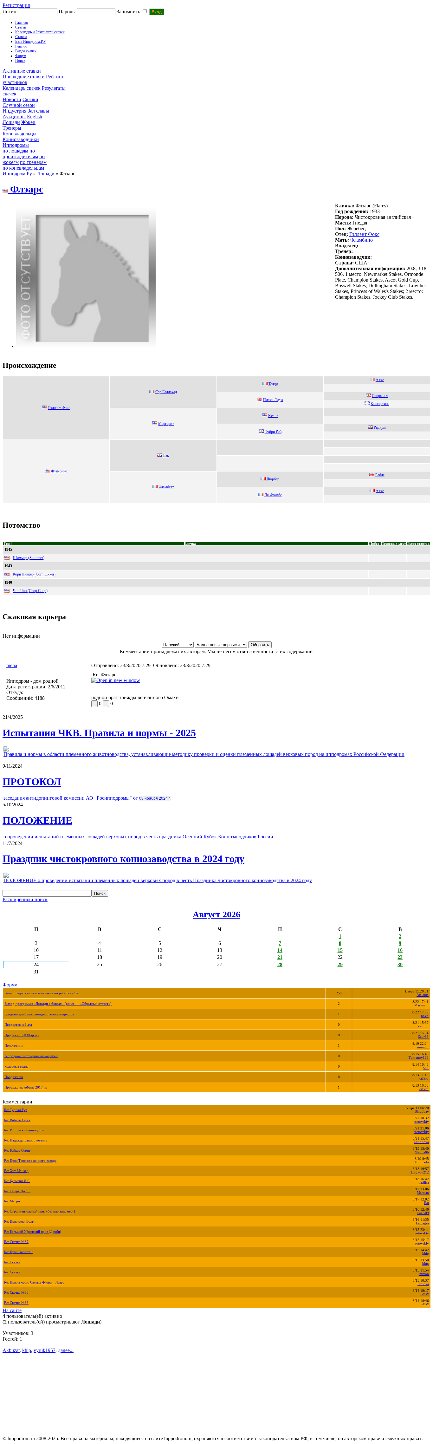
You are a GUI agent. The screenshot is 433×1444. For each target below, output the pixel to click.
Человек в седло (16, 1066)
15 (340, 950)
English (34, 116)
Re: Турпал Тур (15, 1110)
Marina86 (421, 1005)
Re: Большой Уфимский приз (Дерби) (32, 1231)
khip (425, 1253)
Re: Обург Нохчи (17, 1191)
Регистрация (16, 5)
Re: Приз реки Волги (20, 1221)
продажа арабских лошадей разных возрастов (39, 1014)
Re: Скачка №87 (16, 1242)
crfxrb (424, 1078)
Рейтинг (21, 46)
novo (425, 1016)
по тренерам (33, 162)
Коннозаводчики (21, 139)
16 (400, 950)
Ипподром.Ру (17, 173)
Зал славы (38, 111)
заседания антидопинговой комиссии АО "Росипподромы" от (87, 798)
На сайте (12, 1310)
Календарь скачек (22, 88)
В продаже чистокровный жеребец (31, 1056)
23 (400, 957)
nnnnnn (423, 1047)
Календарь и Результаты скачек (40, 32)
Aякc (380, 380)
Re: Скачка (12, 1262)
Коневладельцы (19, 133)
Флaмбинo (361, 240)
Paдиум (380, 427)
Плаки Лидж (273, 400)
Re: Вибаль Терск (17, 1120)
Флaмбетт (166, 487)
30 (400, 964)
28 (279, 964)
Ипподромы (16, 145)
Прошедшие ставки (24, 76)
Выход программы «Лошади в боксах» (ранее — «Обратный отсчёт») (58, 1003)
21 (279, 957)
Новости (12, 99)
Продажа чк (13, 1077)
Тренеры (12, 128)
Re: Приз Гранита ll (18, 1252)
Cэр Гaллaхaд (166, 392)
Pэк (166, 455)
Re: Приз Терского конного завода (30, 1160)
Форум (20, 56)
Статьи (20, 27)
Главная (21, 22)
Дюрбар (273, 479)
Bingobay (422, 1111)
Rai (426, 1203)
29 (340, 964)
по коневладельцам (23, 168)
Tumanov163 (419, 1057)
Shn (426, 1068)
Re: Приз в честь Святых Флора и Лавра (34, 1282)
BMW (424, 1294)
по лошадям (15, 150)
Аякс (380, 491)
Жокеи (28, 122)
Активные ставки (22, 71)
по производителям (20, 153)
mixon (424, 1274)
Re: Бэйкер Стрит (17, 1150)
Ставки (21, 37)
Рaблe (380, 475)
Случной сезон (19, 105)
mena (11, 665)
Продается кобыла (18, 1024)
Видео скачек (25, 51)
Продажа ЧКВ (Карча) (21, 1035)
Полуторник (13, 1045)
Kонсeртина (380, 403)
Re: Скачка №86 (16, 1292)
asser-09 (423, 1213)
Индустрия (14, 111)
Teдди (273, 384)
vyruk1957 (44, 1350)
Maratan (423, 1192)
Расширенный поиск (25, 899)
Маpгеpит (166, 423)
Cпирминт (380, 396)
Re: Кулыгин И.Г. (17, 1181)
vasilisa (423, 1182)
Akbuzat (11, 1350)
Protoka (423, 1284)
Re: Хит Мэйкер (16, 1171)
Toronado (422, 1162)
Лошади (11, 122)
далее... (66, 1350)
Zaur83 (423, 1026)
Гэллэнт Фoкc (364, 234)
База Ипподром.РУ (30, 41)
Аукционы (14, 116)
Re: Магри (12, 1201)
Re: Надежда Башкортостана (25, 1140)
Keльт (273, 415)
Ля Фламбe (273, 495)
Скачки (30, 99)
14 (279, 950)
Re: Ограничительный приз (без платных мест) (39, 1211)
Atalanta (423, 995)
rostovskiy (421, 1121)
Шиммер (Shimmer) (28, 558)
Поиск (20, 60)
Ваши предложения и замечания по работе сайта (41, 993)
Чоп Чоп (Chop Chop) (30, 591)
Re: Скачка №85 (16, 1302)
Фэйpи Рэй (273, 431)
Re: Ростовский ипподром (24, 1130)
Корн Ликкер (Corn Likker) (34, 574)
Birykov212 (420, 1172)
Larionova (421, 1142)
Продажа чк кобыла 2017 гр (25, 1087)
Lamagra (422, 1223)
